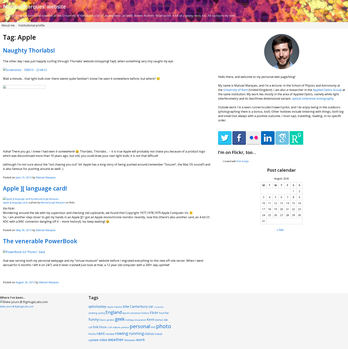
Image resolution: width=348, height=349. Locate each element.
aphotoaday (97, 306)
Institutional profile (31, 25)
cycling (101, 313)
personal (140, 326)
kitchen (159, 319)
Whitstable (129, 340)
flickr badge (243, 161)
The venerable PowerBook (40, 241)
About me (8, 25)
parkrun (125, 327)
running (136, 333)
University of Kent (235, 90)
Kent (150, 319)
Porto (92, 334)
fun (167, 313)
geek (120, 319)
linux (102, 327)
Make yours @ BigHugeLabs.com (17, 306)
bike (126, 306)
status (149, 334)
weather (116, 339)
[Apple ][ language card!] (31, 198)
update (93, 340)
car (150, 306)
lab (166, 319)
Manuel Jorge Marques (53, 202)
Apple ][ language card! (35, 188)
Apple (110, 306)
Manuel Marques (46, 177)
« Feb (280, 230)
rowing (121, 333)
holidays (129, 319)
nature (116, 327)
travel (158, 334)
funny (93, 319)
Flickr (154, 312)
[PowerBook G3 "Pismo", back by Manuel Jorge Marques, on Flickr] (24, 252)
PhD (153, 327)
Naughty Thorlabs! (29, 50)
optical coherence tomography (313, 99)
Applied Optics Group (327, 90)
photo (163, 326)
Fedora (145, 313)
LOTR (109, 327)
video (103, 340)
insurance (140, 319)
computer (159, 307)
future (103, 319)
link (95, 327)
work (140, 339)
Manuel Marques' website (34, 6)
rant (101, 333)
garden (110, 319)
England (113, 312)
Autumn (118, 306)
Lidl (90, 327)
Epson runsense (132, 313)
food (161, 313)
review (109, 334)
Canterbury (139, 306)
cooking (92, 313)
